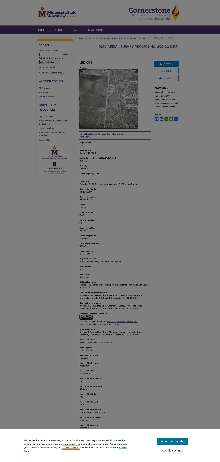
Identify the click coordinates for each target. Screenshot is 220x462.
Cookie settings (70, 447)
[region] (110, 445)
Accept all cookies (172, 441)
